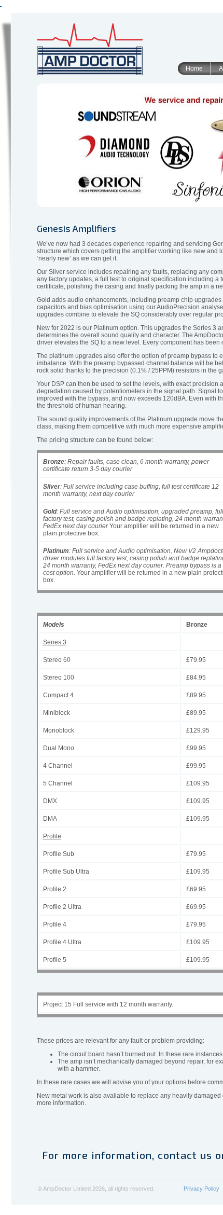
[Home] (90, 50)
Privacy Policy (201, 1188)
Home (194, 68)
